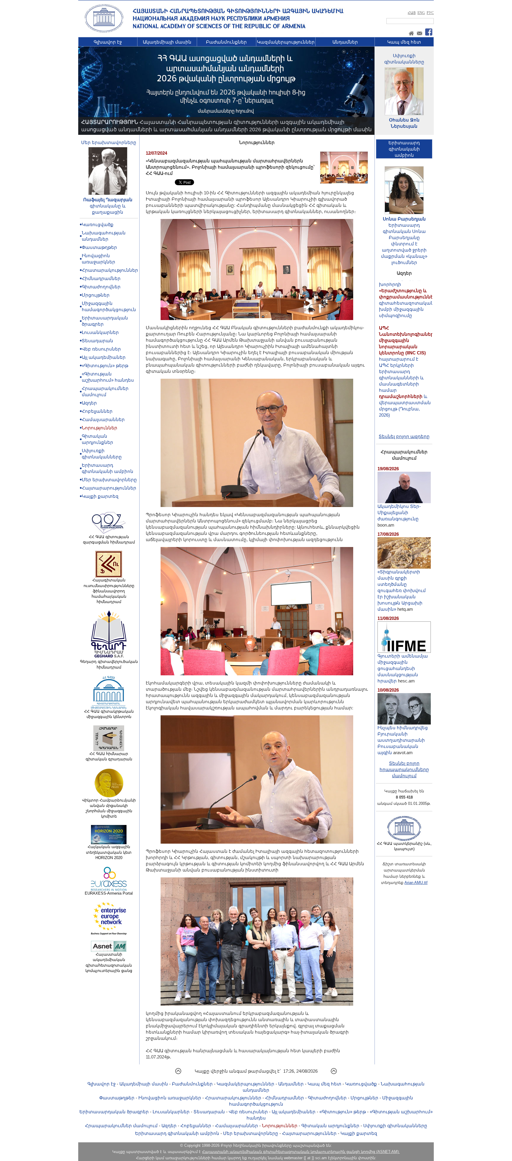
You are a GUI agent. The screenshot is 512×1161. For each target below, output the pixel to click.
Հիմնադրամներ (101, 278)
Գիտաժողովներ (101, 286)
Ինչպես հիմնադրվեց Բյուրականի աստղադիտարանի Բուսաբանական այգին (402, 740)
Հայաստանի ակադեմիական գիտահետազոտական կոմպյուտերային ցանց (108, 962)
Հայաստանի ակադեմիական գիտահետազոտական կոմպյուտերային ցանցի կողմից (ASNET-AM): (301, 1151)
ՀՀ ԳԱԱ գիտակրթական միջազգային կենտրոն (109, 714)
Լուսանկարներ (100, 332)
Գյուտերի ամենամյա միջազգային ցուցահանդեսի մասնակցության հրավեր (402, 668)
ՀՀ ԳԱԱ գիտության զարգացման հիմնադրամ (109, 539)
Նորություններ (99, 427)
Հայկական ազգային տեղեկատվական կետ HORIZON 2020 (109, 852)
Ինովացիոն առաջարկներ (169, 1097)
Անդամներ (345, 41)
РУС (430, 13)
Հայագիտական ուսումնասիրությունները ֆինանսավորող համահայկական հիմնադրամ (109, 591)
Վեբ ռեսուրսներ (101, 348)
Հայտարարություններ (109, 487)
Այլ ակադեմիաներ (104, 357)
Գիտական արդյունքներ (330, 1125)
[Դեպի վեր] (178, 1073)
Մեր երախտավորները (108, 142)
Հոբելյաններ (97, 411)
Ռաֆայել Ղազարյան (107, 199)
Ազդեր (89, 402)
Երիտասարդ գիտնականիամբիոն (404, 149)
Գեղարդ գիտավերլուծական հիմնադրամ (109, 664)
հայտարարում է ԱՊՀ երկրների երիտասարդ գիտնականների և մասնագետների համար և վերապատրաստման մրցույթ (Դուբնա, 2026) (408, 345)
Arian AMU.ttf (416, 882)
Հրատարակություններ (110, 270)
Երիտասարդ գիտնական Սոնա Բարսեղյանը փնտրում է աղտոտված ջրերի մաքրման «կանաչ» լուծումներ (404, 244)
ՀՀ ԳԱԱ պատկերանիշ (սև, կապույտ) (404, 846)
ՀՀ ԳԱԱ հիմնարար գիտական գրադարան (109, 756)
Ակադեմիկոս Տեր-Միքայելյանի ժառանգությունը (399, 512)
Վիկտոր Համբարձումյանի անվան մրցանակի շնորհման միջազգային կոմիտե (109, 808)
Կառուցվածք (97, 224)
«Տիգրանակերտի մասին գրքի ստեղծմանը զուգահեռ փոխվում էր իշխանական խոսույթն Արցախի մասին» (401, 590)
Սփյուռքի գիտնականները (395, 1125)
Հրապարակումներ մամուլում (121, 1125)
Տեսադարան (97, 340)
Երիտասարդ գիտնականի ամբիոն (177, 1133)
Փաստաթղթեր (99, 247)
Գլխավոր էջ (108, 41)
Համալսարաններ (103, 419)
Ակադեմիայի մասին (167, 41)
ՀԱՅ (412, 13)
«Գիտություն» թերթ (105, 365)
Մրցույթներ (96, 295)
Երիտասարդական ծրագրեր (114, 1111)
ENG (421, 13)
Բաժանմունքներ (226, 41)
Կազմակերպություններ (286, 41)
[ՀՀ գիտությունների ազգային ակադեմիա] (104, 31)
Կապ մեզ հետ (404, 41)
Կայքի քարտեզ (100, 496)
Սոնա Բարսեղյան (404, 218)
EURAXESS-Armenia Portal (109, 893)
